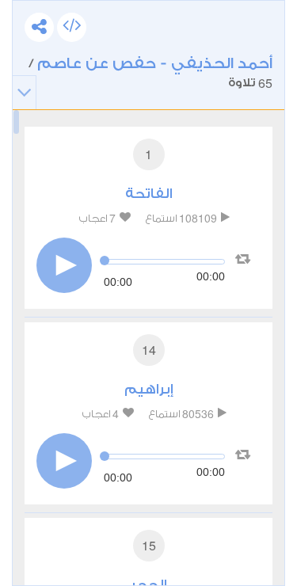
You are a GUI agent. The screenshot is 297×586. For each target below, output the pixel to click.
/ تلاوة (150, 73)
